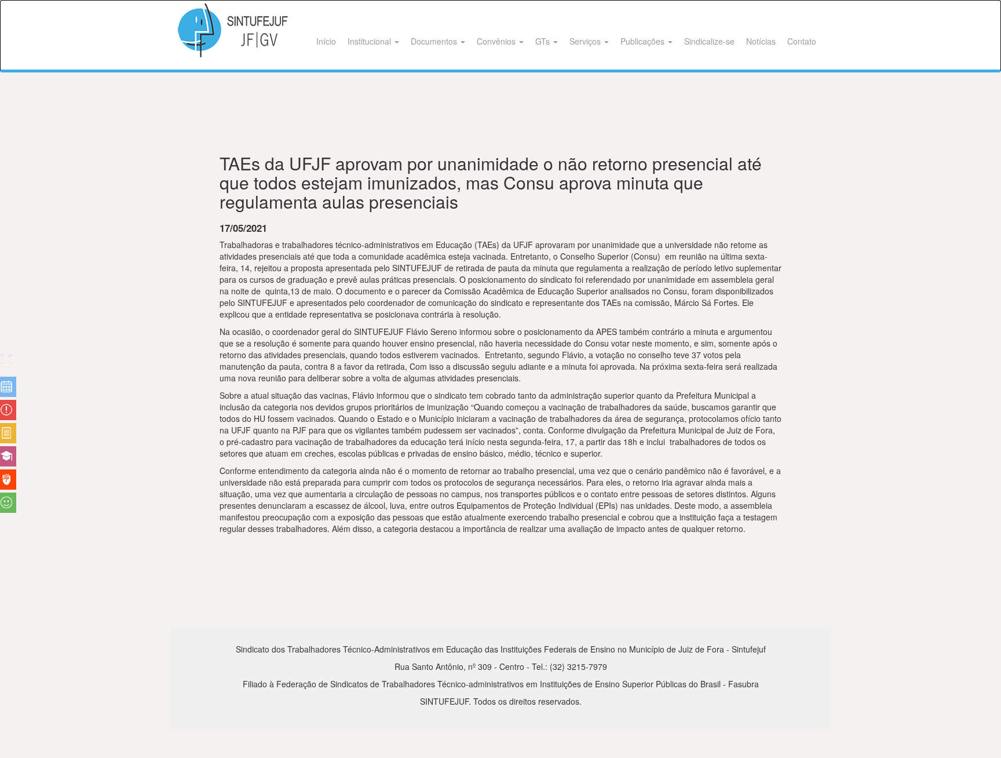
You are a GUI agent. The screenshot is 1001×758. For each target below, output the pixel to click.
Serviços (586, 41)
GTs (543, 41)
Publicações (643, 41)
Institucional (370, 41)
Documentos (435, 41)
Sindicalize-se (709, 41)
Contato (801, 41)
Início (326, 41)
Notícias (761, 41)
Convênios (497, 41)
